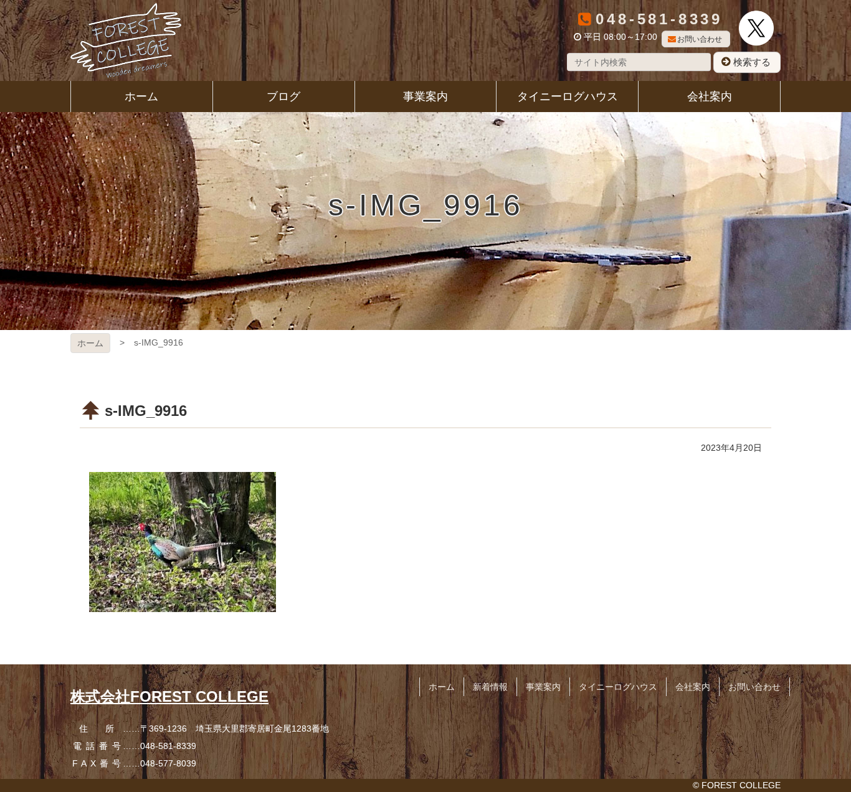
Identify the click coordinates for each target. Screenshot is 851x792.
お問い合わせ (699, 39)
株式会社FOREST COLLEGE (169, 696)
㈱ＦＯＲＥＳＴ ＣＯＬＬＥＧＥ (125, 40)
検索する (752, 62)
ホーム (90, 343)
